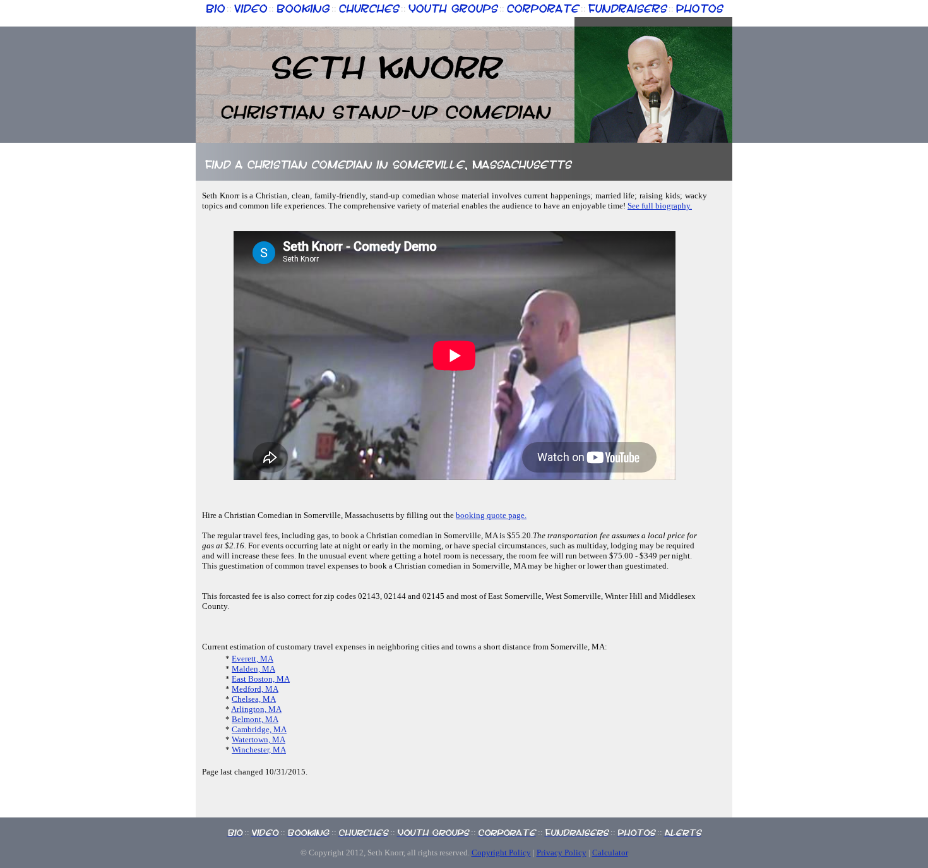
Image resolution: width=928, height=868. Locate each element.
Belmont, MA (255, 719)
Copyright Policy (501, 852)
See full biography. (660, 205)
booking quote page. (491, 515)
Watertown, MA (258, 739)
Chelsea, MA (254, 699)
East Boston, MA (261, 679)
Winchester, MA (259, 749)
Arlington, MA (256, 709)
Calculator (610, 852)
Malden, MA (253, 668)
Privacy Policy (561, 852)
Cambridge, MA (259, 729)
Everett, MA (252, 658)
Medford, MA (255, 689)
